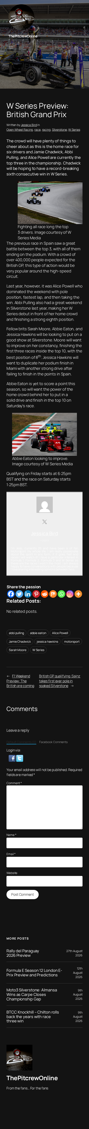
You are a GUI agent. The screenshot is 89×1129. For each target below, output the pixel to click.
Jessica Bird (29, 125)
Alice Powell (60, 633)
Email (11, 854)
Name (11, 835)
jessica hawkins (47, 641)
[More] (78, 594)
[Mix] (53, 594)
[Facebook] (11, 594)
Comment (14, 783)
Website (11, 873)
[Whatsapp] (61, 594)
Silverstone (59, 129)
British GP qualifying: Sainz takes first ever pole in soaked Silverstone (59, 681)
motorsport (72, 641)
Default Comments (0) (21, 742)
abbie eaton (38, 633)
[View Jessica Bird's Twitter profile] (44, 521)
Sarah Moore (17, 650)
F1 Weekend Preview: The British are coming (20, 681)
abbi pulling (16, 633)
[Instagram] (70, 594)
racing (46, 129)
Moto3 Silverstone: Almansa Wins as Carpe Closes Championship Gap (31, 994)
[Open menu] (11, 47)
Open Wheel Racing (19, 129)
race (37, 129)
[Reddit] (44, 594)
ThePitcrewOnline (22, 36)
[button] (12, 758)
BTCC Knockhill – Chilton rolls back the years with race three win (32, 1016)
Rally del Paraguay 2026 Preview (22, 953)
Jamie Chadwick (20, 641)
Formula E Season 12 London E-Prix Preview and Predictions (34, 972)
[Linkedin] (28, 594)
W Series (74, 129)
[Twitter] (19, 594)
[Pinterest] (36, 594)
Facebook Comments (53, 742)
